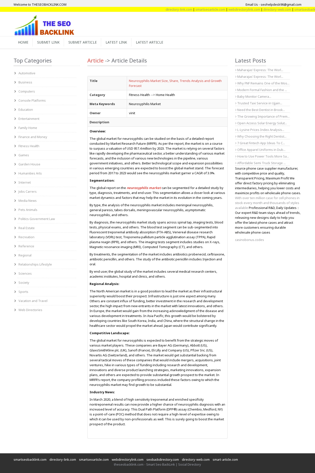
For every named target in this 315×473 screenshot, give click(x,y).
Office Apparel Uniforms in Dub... (260, 149)
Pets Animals (27, 209)
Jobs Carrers (27, 191)
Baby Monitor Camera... (253, 96)
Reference (26, 246)
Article (95, 60)
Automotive (26, 73)
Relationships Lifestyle (35, 264)
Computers (26, 91)
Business (25, 82)
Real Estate (26, 228)
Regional (25, 255)
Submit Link (48, 42)
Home (23, 42)
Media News (27, 200)
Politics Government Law (36, 219)
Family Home (27, 128)
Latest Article (149, 42)
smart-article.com (225, 459)
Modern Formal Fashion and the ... (261, 90)
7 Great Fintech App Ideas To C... (260, 143)
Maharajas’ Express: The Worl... (259, 70)
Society (23, 282)
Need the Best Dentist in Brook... (260, 110)
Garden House (29, 164)
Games (23, 155)
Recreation (26, 237)
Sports (23, 291)
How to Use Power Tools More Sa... (262, 156)
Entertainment (28, 118)
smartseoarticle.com (204, 9)
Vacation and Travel (32, 301)
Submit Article (82, 42)
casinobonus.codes (249, 239)
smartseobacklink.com (30, 459)
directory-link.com (172, 9)
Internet (24, 182)
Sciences (25, 273)
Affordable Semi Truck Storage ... (261, 163)
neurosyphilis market (144, 188)
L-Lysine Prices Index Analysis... (260, 129)
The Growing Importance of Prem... (263, 116)
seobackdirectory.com (162, 459)
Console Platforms (32, 100)
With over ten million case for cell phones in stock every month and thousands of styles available (267, 203)
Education (25, 109)
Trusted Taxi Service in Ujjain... (259, 103)
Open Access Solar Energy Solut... (261, 123)
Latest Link (116, 42)
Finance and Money (32, 137)
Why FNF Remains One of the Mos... (262, 83)
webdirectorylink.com (238, 9)
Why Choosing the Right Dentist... (261, 136)
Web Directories (30, 310)
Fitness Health (28, 146)
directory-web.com (271, 9)
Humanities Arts (30, 173)
